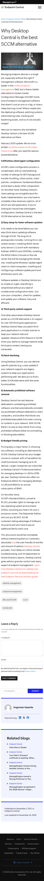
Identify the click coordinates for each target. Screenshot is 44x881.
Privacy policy (33, 844)
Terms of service (30, 839)
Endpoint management (12, 591)
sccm (25, 600)
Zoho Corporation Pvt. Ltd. (21, 872)
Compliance (20, 844)
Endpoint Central (12, 811)
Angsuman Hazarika (23, 707)
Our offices (35, 853)
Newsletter (8, 853)
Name (3, 660)
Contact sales (22, 853)
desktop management (12, 583)
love (14, 542)
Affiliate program (29, 848)
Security (8, 844)
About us (10, 839)
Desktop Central (32, 546)
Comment (5, 638)
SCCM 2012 (7, 608)
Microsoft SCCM (9, 600)
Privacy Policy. (30, 671)
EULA (19, 839)
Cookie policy (13, 848)
